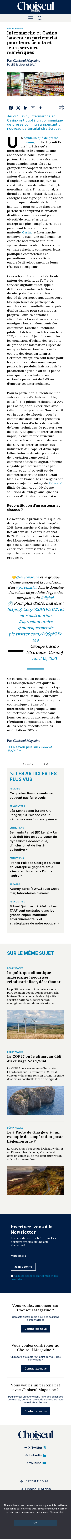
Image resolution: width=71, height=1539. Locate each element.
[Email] (33, 108)
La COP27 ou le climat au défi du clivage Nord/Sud (34, 1058)
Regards (15, 788)
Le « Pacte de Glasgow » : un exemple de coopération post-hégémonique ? (35, 1137)
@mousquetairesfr (35, 627)
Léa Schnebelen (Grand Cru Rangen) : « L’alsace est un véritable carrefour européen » (33, 815)
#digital (47, 597)
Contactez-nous (35, 1328)
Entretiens (17, 828)
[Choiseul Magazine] (35, 1435)
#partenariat (26, 587)
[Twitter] (18, 108)
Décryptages (15, 28)
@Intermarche (27, 577)
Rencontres (17, 806)
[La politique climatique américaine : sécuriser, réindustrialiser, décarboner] (35, 1024)
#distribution (38, 615)
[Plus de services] (40, 108)
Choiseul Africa (38, 1489)
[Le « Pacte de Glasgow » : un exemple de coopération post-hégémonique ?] (35, 1180)
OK (35, 1522)
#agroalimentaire (35, 621)
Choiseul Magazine (26, 60)
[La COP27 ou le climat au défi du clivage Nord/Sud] (35, 1100)
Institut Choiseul (38, 1481)
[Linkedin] (25, 108)
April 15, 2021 (44, 658)
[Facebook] (10, 108)
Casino (27, 232)
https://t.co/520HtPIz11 (30, 609)
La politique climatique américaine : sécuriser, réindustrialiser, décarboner (33, 977)
